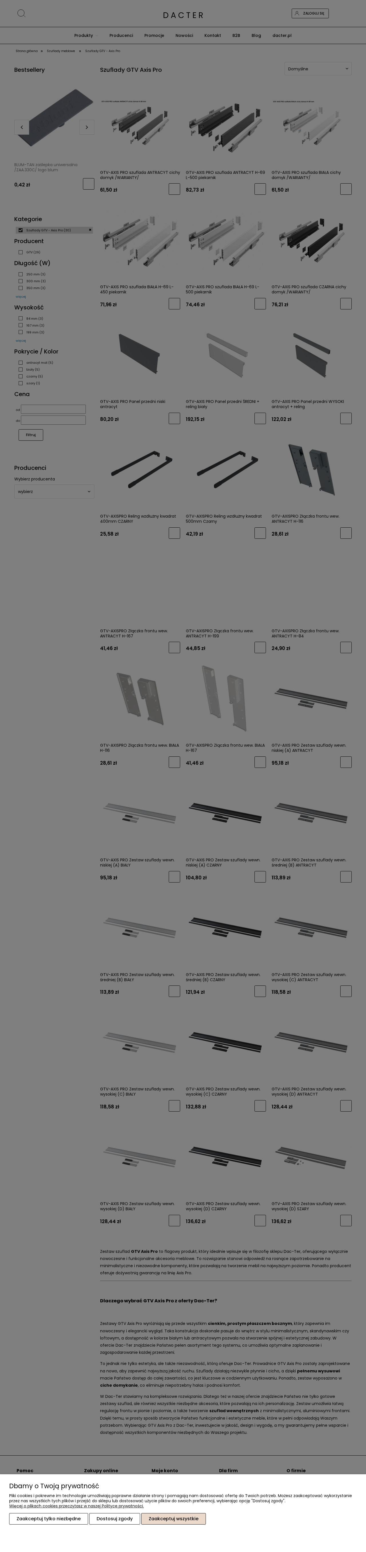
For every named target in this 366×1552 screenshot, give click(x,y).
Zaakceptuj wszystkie (173, 1518)
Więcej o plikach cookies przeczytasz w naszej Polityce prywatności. (76, 1506)
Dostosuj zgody (115, 1518)
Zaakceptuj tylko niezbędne (49, 1518)
